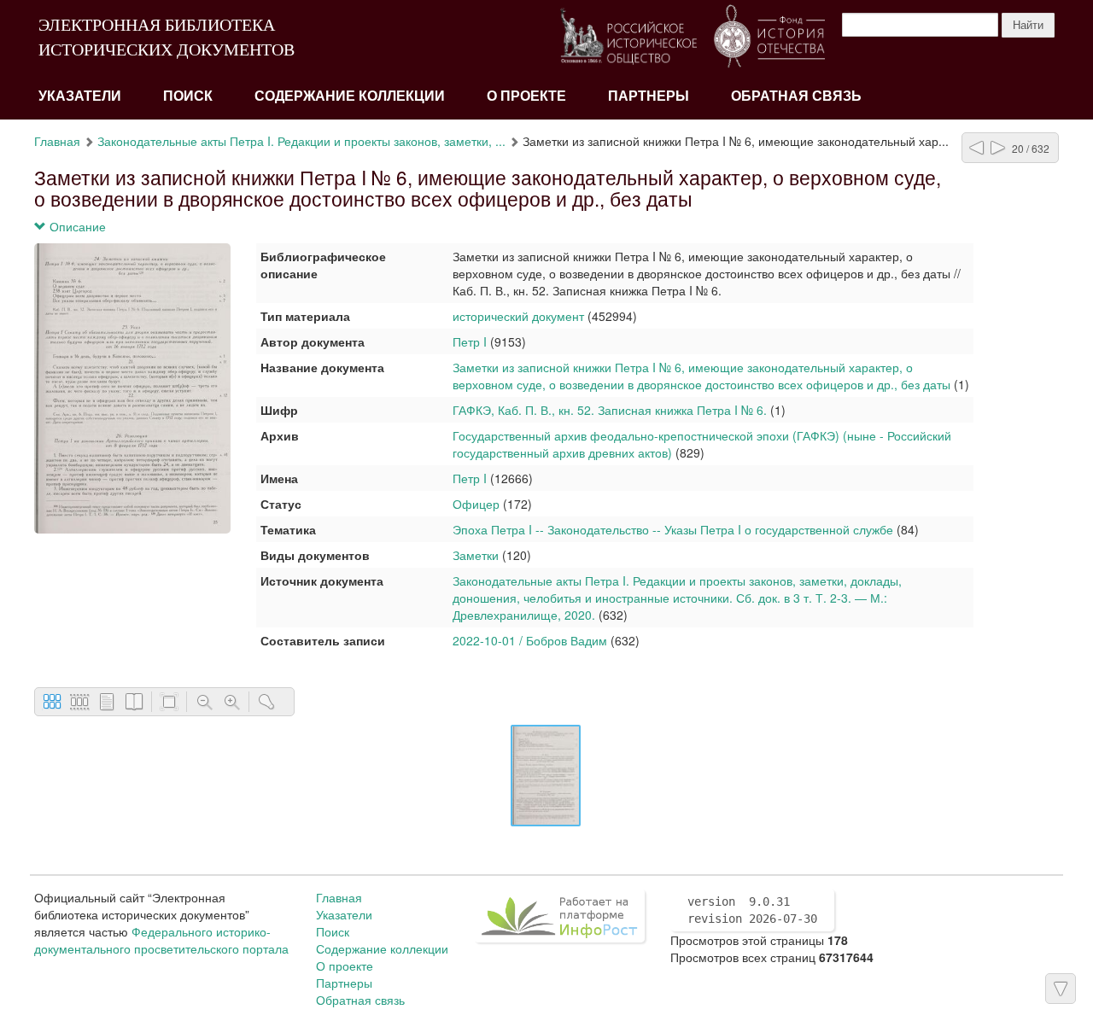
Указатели (79, 96)
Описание (76, 226)
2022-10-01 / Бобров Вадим (530, 640)
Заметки (476, 554)
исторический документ (518, 315)
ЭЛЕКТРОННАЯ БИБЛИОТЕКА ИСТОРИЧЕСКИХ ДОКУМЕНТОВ (166, 37)
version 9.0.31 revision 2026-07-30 (752, 910)
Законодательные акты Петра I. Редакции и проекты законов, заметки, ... (301, 140)
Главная (57, 140)
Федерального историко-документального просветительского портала (161, 940)
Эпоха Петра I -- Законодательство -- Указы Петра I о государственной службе (673, 529)
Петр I (470, 341)
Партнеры (648, 96)
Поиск (188, 96)
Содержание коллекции (349, 96)
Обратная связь (796, 96)
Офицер (476, 503)
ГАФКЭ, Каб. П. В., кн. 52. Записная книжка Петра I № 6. (611, 409)
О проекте (526, 96)
